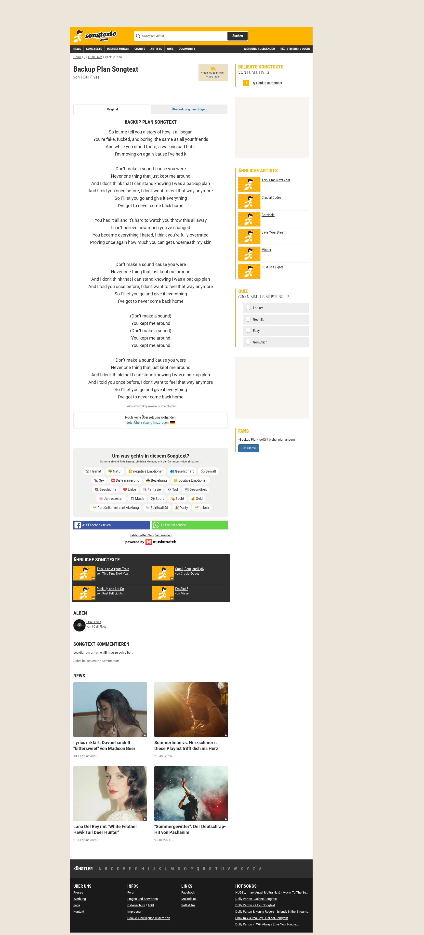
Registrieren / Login (295, 49)
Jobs (76, 905)
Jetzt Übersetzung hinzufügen (147, 422)
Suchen (237, 36)
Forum (131, 892)
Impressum (135, 911)
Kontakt (78, 911)
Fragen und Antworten (142, 899)
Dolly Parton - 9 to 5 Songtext (255, 905)
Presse (78, 892)
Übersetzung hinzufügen (189, 109)
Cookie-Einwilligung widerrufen (148, 918)
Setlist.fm (188, 905)
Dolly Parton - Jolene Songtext (256, 899)
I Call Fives (90, 77)
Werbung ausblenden (259, 49)
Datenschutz (136, 905)
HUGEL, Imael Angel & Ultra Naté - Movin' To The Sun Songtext (278, 892)
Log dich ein (81, 652)
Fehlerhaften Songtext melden (151, 535)
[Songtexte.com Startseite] (96, 36)
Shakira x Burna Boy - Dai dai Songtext (261, 918)
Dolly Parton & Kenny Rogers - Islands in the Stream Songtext (277, 911)
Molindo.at (188, 899)
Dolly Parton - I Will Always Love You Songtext (267, 924)
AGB (151, 905)
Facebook (188, 892)
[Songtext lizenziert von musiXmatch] (150, 541)
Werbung (79, 899)
